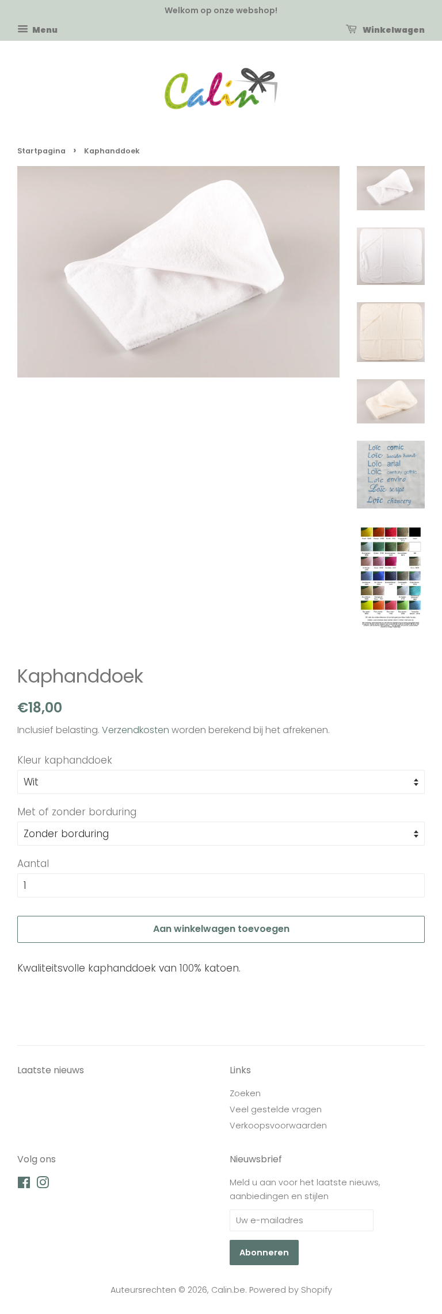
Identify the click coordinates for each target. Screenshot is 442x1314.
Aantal (33, 863)
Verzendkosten (135, 730)
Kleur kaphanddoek (64, 760)
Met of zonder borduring (76, 812)
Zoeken (245, 1093)
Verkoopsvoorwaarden (278, 1125)
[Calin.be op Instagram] (42, 1184)
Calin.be (228, 1290)
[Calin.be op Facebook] (24, 1184)
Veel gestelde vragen (276, 1109)
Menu (44, 29)
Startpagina (41, 151)
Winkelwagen (393, 29)
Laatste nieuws (50, 1070)
